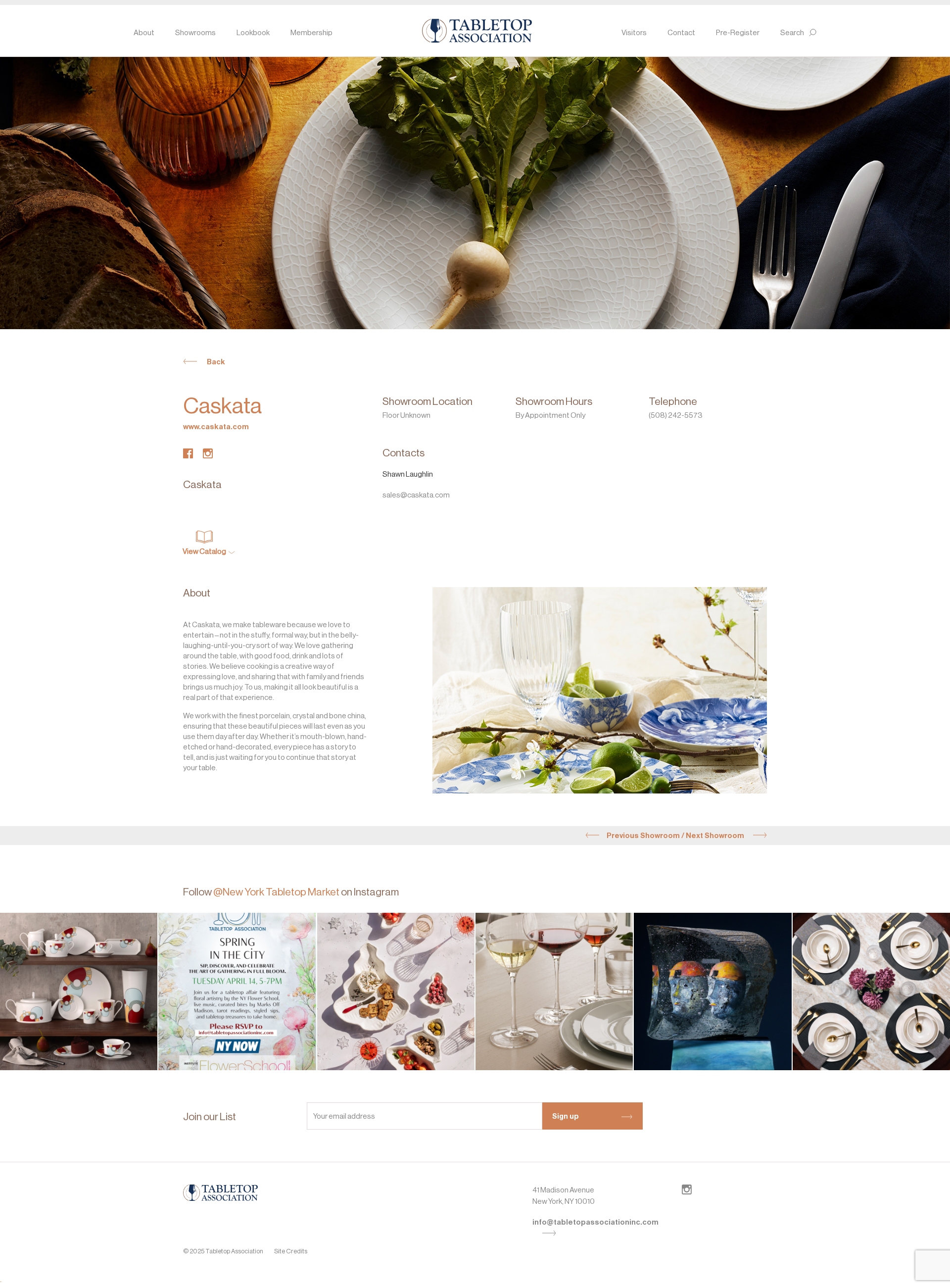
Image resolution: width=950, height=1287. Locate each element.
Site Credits (290, 1251)
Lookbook (253, 32)
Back (216, 361)
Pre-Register (738, 32)
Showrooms (195, 32)
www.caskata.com (216, 426)
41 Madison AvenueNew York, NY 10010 (563, 1195)
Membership (311, 32)
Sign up (565, 1116)
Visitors (634, 32)
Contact (681, 32)
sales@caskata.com (416, 495)
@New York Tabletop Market (276, 892)
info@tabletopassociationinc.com (595, 1222)
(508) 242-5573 (676, 415)
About (144, 32)
